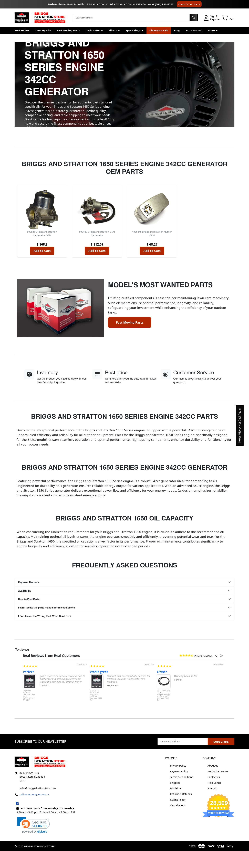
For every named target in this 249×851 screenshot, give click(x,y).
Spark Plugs (133, 30)
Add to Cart (42, 251)
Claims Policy (177, 799)
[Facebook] (17, 803)
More (211, 30)
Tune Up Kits (43, 30)
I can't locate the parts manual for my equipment (46, 607)
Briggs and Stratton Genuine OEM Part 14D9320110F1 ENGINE (29, 695)
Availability (24, 591)
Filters (113, 30)
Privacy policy (178, 765)
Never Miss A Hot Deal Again (239, 425)
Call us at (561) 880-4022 (157, 4)
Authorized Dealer (218, 771)
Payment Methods (28, 582)
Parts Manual (193, 30)
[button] (33, 825)
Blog (177, 30)
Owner (162, 672)
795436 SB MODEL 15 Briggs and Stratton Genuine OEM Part (96, 695)
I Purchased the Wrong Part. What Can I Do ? (44, 616)
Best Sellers (22, 30)
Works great (99, 672)
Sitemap (212, 788)
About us (213, 765)
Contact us (214, 777)
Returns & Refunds (181, 794)
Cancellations (177, 805)
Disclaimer (176, 788)
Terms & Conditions (181, 777)
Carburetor (93, 30)
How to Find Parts (28, 599)
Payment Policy (179, 771)
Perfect (28, 672)
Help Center (214, 782)
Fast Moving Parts (68, 30)
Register (215, 19)
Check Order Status (189, 4)
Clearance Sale (158, 30)
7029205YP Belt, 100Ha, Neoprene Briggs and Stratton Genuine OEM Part (163, 695)
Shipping (175, 782)
